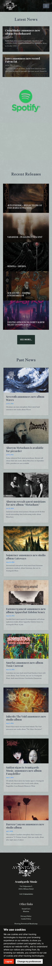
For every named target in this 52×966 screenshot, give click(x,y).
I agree (8, 961)
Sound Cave (26, 909)
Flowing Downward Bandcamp (26, 924)
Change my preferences (29, 961)
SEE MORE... (26, 339)
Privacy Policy (26, 916)
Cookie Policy (26, 919)
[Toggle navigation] (46, 6)
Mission (26, 911)
